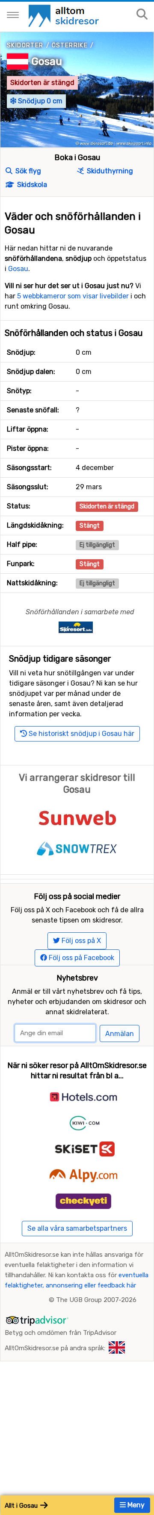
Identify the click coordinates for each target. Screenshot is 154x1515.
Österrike (70, 45)
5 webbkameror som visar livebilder (73, 296)
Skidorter (25, 45)
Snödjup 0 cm (39, 101)
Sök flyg (27, 171)
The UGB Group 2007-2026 (96, 1300)
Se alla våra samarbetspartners (77, 1228)
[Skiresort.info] (76, 627)
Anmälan (119, 1034)
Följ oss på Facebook (80, 958)
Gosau (47, 61)
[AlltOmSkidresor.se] (65, 15)
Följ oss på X (80, 941)
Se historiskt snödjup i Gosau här (80, 734)
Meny (135, 1505)
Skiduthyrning (109, 171)
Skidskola (31, 185)
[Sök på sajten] (142, 15)
